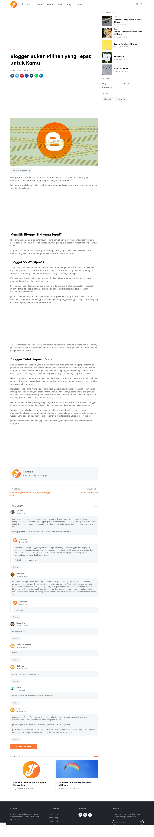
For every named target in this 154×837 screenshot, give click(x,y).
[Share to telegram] (41, 76)
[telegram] (80, 815)
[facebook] (133, 4)
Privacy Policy (54, 821)
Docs (115, 17)
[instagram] (137, 4)
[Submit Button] (140, 822)
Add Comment (25, 747)
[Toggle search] (141, 4)
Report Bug (53, 818)
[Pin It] (22, 76)
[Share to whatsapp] (36, 76)
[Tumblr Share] (31, 76)
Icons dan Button (121, 68)
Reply (15, 567)
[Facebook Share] (12, 76)
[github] (90, 815)
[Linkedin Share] (27, 76)
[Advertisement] (54, 28)
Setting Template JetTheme (125, 44)
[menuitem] (39, 4)
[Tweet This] (17, 76)
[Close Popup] (3, 824)
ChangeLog (53, 814)
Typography (119, 56)
